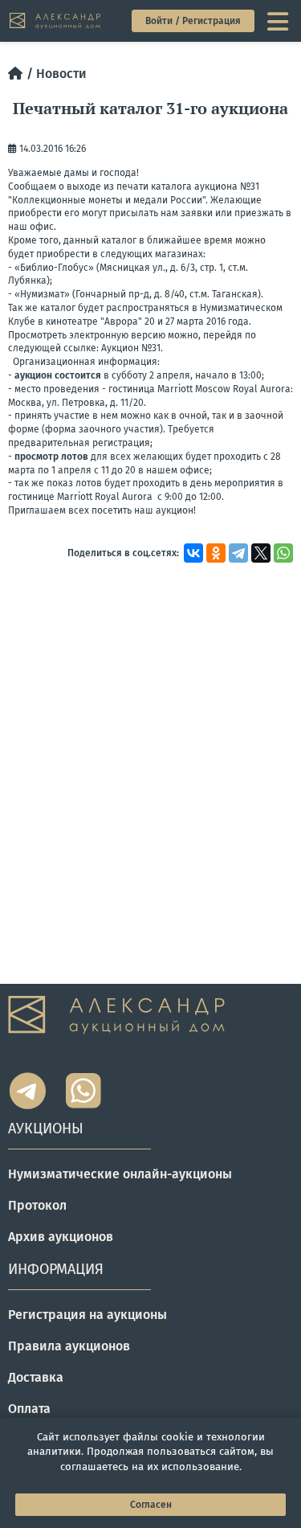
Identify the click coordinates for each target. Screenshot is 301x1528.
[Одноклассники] (216, 553)
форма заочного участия (102, 429)
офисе (194, 470)
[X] (260, 553)
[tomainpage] (56, 21)
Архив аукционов (60, 1236)
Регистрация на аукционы (87, 1314)
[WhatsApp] (283, 553)
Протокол (37, 1205)
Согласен (151, 1504)
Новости (61, 73)
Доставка (35, 1377)
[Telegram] (238, 553)
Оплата (29, 1408)
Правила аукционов (69, 1346)
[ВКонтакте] (193, 553)
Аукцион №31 (131, 348)
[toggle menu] (279, 21)
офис (42, 226)
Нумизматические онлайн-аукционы (120, 1174)
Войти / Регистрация (193, 21)
